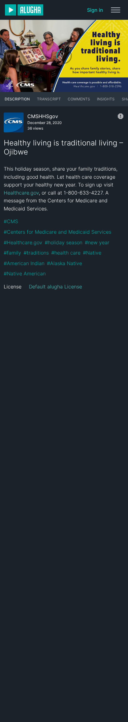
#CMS (11, 221)
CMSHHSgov (42, 116)
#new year (97, 242)
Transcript (49, 99)
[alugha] (24, 10)
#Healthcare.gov (23, 242)
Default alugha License (55, 286)
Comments (79, 99)
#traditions (36, 253)
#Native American (25, 273)
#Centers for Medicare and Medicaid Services (57, 232)
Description (17, 99)
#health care (65, 253)
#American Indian (24, 263)
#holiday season (63, 242)
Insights (106, 99)
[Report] (120, 116)
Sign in (95, 10)
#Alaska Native (64, 263)
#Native (92, 253)
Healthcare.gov (21, 193)
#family (12, 253)
